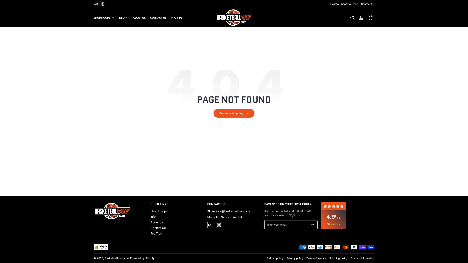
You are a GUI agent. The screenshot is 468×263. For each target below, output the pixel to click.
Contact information (362, 258)
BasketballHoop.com (117, 258)
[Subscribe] (312, 224)
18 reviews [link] (333, 224)
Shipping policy (338, 258)
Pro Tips (156, 233)
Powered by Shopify (142, 258)
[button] (352, 18)
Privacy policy (294, 258)
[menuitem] (177, 211)
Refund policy (275, 258)
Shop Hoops (102, 17)
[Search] (352, 18)
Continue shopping (231, 113)
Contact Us (367, 3)
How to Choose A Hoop (344, 3)
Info (121, 17)
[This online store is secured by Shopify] (101, 247)
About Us (156, 222)
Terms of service (316, 258)
